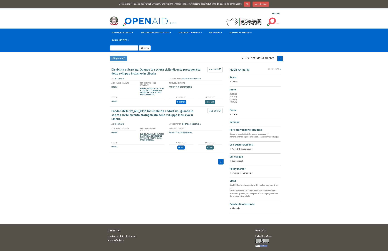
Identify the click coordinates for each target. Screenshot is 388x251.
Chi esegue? (215, 32)
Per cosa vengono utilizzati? (155, 32)
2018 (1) (233, 102)
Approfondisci (260, 4)
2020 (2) (233, 96)
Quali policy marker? (240, 32)
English (275, 13)
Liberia (114, 87)
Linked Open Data (263, 236)
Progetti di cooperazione (180, 87)
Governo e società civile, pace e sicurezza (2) (249, 134)
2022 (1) (233, 94)
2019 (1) (233, 99)
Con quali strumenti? (189, 32)
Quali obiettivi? (119, 40)
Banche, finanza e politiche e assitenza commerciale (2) (254, 137)
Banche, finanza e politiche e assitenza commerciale (152, 90)
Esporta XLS (119, 58)
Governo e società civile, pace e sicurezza (151, 94)
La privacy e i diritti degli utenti (122, 236)
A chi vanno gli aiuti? (122, 32)
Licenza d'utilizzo (116, 240)
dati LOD (214, 69)
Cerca (146, 48)
